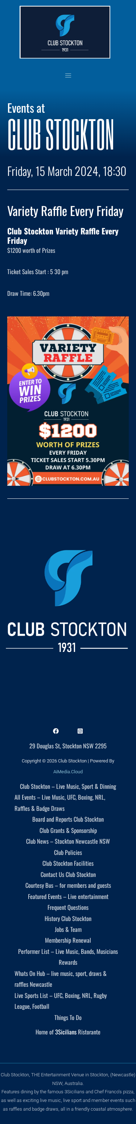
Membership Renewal (68, 939)
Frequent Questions (68, 907)
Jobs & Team (68, 929)
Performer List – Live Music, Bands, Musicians (68, 951)
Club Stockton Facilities (68, 863)
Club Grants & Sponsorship (68, 830)
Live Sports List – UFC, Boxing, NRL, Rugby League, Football (61, 1001)
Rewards (68, 962)
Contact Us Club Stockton (68, 874)
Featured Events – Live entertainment (68, 896)
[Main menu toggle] (68, 75)
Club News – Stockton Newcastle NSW (68, 841)
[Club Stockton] (65, 32)
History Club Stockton (68, 918)
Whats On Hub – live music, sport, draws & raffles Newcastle (61, 979)
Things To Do (68, 1017)
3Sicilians (66, 1031)
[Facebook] (56, 731)
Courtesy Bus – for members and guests (68, 885)
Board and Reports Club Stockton (68, 818)
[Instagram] (80, 731)
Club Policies (68, 852)
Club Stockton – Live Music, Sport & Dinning (68, 786)
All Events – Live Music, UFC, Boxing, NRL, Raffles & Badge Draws (60, 802)
